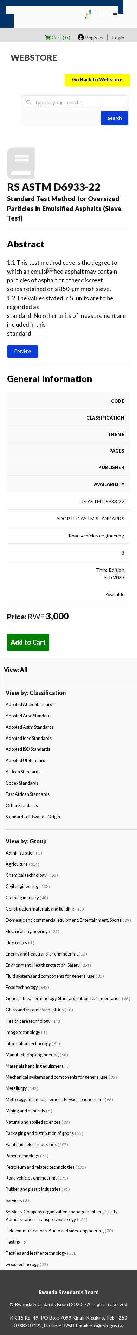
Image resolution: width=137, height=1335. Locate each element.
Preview (22, 351)
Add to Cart (28, 642)
